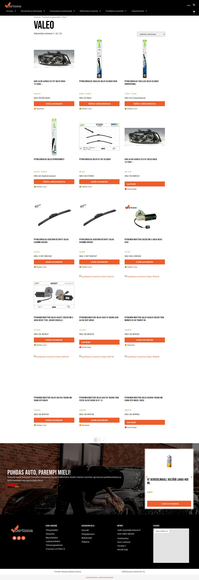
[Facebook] (14, 538)
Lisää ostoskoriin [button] (54, 103)
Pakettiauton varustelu (89, 11)
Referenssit (87, 537)
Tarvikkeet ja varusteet (115, 11)
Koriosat (9, 11)
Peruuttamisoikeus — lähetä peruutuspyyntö (99, 577)
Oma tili (85, 530)
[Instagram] (23, 538)
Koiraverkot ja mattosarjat (31, 11)
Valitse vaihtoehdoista (99, 103)
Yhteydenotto (88, 534)
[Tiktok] (19, 538)
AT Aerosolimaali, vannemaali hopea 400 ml (169, 481)
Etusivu (37, 17)
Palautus (85, 541)
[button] (146, 477)
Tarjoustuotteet (137, 11)
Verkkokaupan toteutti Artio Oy (133, 572)
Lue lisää (131, 184)
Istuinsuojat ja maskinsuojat (61, 11)
